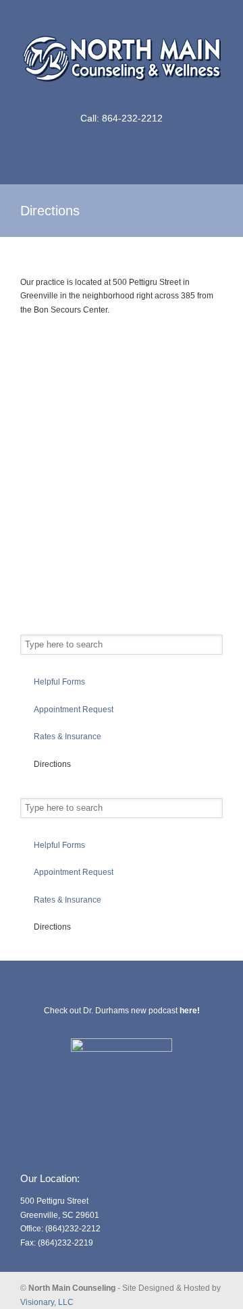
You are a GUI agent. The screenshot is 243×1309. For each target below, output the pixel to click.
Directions (52, 764)
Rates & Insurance (67, 736)
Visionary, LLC (47, 1302)
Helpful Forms (59, 682)
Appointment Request (73, 709)
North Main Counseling (121, 54)
